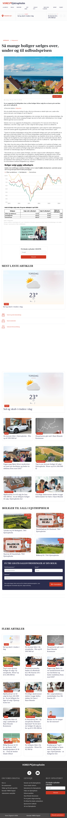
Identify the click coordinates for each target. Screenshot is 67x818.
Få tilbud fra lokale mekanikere (33, 801)
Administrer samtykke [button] (8, 793)
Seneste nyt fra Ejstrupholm (32, 783)
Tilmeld (33, 257)
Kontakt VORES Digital (8, 791)
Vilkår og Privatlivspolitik (9, 788)
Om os (4, 783)
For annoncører (6, 785)
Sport (54, 7)
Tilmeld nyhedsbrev (58, 815)
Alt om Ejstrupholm (30, 806)
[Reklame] (33, 233)
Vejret (61, 7)
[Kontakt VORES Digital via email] (38, 773)
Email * (37, 567)
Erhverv (19, 7)
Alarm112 (5, 7)
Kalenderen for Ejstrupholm (32, 788)
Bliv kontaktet (56, 584)
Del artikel (56, 96)
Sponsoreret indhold (30, 804)
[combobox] (5, 578)
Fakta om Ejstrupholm (30, 791)
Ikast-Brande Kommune (31, 796)
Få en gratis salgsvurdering (32, 798)
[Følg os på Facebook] (29, 773)
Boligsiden (18, 108)
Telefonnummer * (9, 567)
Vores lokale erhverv (30, 785)
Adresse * (7, 574)
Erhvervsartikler (29, 793)
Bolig (12, 7)
